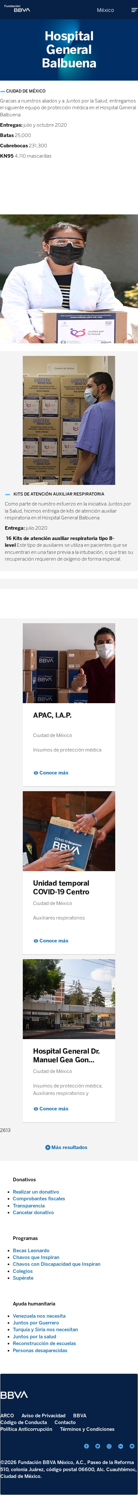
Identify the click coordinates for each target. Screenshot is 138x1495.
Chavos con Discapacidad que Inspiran (56, 1264)
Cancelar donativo (33, 1212)
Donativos (24, 1180)
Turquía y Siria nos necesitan (45, 1330)
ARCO (7, 1416)
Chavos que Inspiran (36, 1257)
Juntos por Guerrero (36, 1323)
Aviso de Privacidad (43, 1416)
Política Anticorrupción (26, 1429)
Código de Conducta (23, 1422)
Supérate (23, 1278)
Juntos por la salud (34, 1337)
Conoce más (53, 773)
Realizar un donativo (36, 1192)
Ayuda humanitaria (34, 1304)
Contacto (65, 1422)
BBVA (79, 1416)
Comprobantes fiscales (39, 1199)
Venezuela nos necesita (39, 1316)
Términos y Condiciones (87, 1429)
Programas (25, 1238)
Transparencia (29, 1206)
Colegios (23, 1271)
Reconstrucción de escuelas (44, 1343)
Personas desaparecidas (40, 1350)
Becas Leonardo (31, 1251)
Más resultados (69, 1147)
